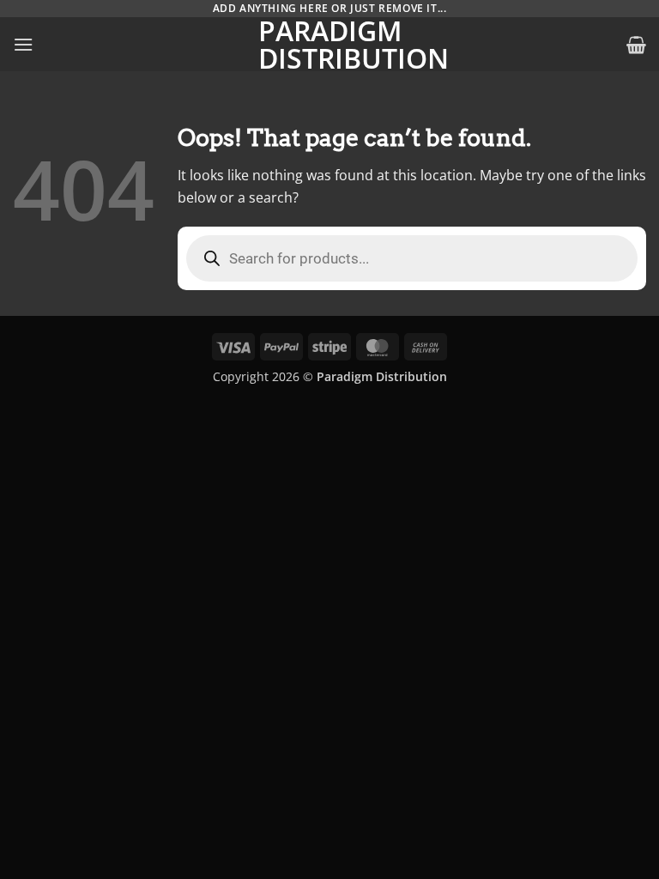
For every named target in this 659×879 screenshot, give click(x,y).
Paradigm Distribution (329, 44)
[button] (23, 44)
